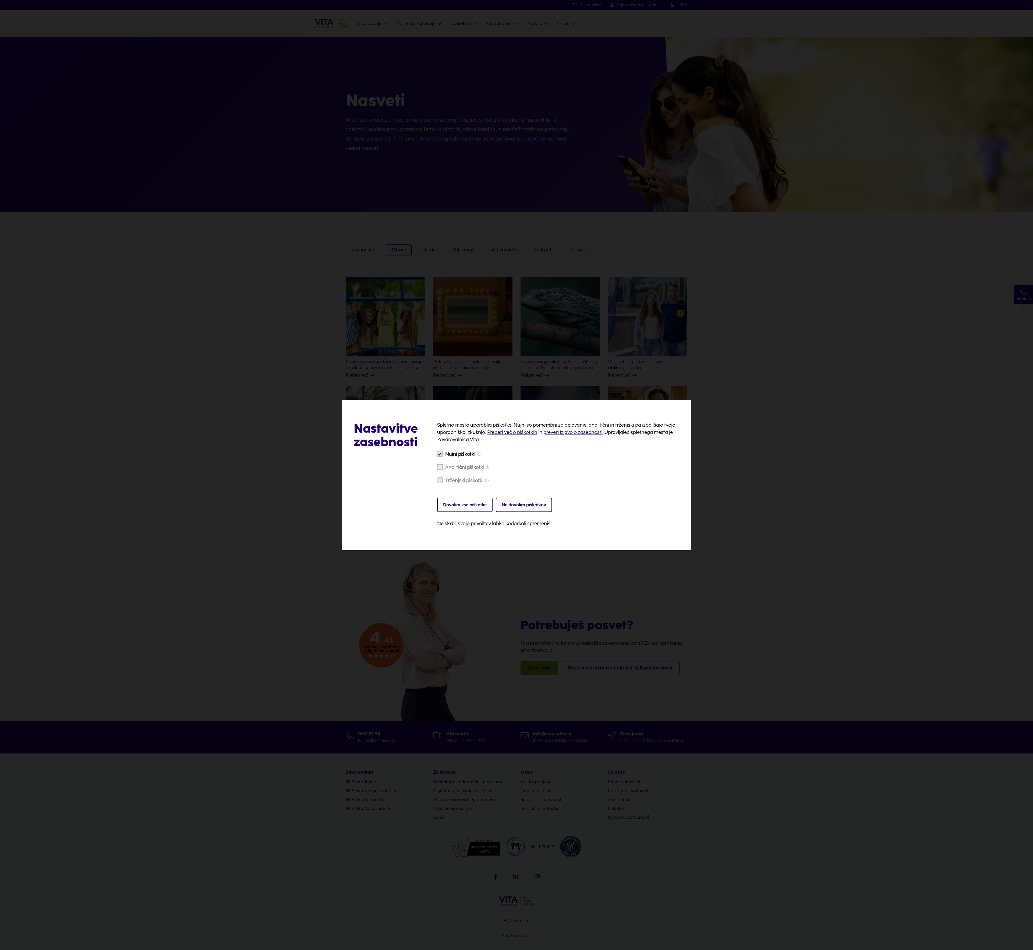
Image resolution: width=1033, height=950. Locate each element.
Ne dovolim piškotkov (524, 504)
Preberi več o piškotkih (512, 432)
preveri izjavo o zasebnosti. (573, 432)
